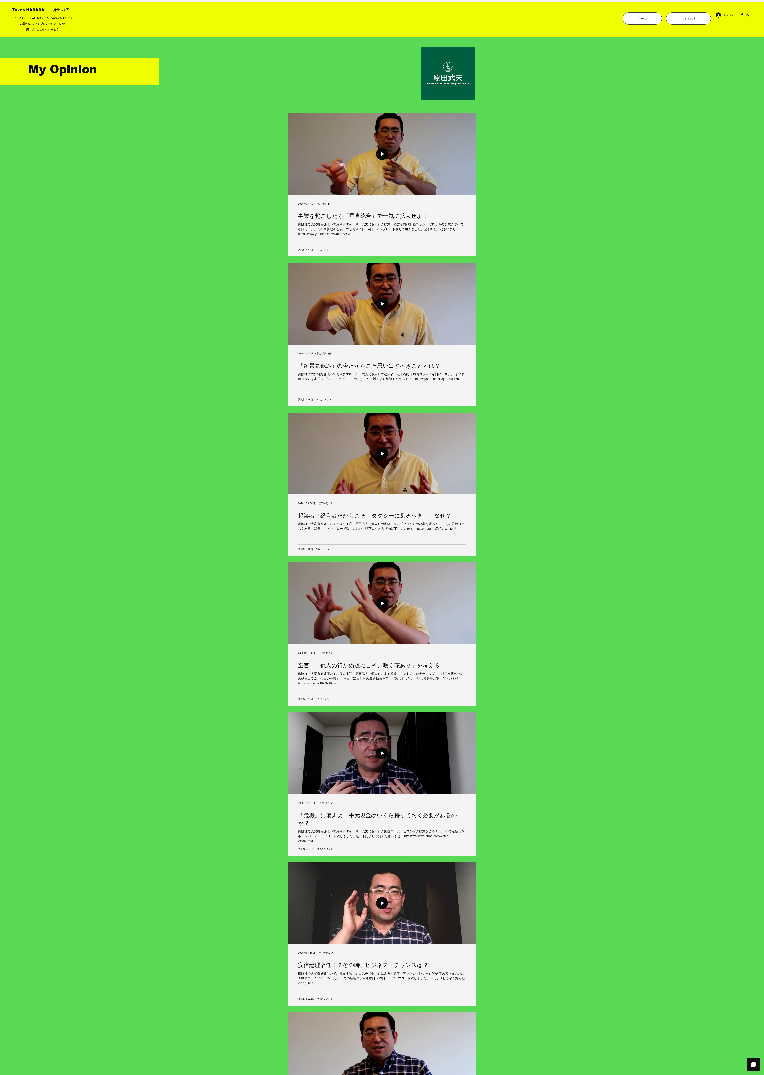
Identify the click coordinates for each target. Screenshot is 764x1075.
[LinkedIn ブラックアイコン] (747, 15)
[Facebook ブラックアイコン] (742, 15)
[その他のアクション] (465, 203)
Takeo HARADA (32, 10)
